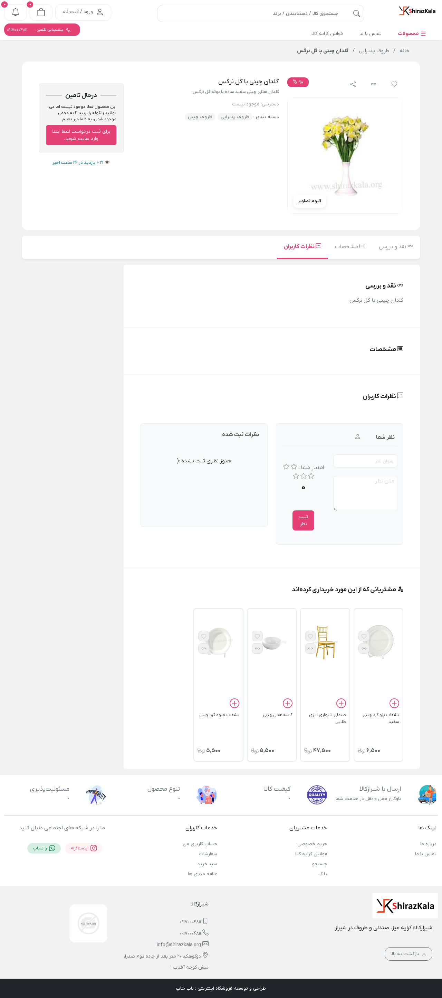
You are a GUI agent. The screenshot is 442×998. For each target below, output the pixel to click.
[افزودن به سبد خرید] (394, 704)
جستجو (319, 864)
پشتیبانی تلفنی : (36, 30)
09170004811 (190, 922)
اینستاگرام (79, 848)
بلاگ (322, 874)
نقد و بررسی (393, 246)
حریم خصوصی (312, 844)
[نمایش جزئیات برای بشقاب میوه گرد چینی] (218, 642)
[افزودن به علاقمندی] (363, 636)
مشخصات (347, 246)
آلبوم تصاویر (309, 201)
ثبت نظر (303, 520)
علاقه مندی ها (202, 874)
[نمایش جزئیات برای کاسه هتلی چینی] (271, 642)
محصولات (409, 33)
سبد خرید (207, 864)
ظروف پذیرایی (235, 117)
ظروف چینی (200, 117)
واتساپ (40, 848)
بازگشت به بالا (406, 954)
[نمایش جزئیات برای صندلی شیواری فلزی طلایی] (325, 642)
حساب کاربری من (200, 844)
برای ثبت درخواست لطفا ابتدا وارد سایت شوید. (81, 135)
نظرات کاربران (300, 246)
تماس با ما (425, 854)
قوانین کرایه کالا (311, 854)
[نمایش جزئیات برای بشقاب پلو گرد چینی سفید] (378, 642)
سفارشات (208, 854)
